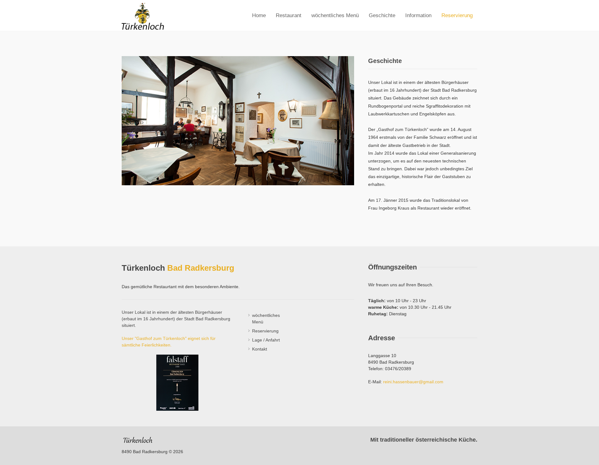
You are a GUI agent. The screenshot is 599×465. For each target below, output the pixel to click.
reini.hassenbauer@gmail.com (413, 381)
